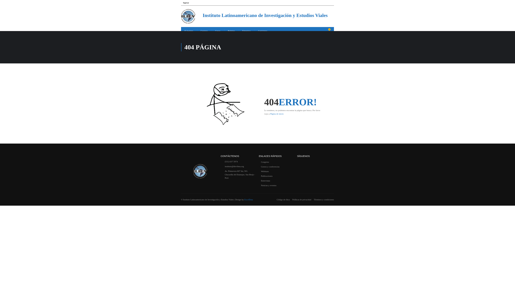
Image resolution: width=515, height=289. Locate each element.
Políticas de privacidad (301, 200)
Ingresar (186, 3)
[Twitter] (300, 164)
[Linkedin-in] (325, 164)
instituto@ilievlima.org (234, 166)
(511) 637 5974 (231, 162)
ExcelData (248, 200)
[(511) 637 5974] (222, 162)
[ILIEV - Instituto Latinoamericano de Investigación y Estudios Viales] (191, 16)
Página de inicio (277, 114)
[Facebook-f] (316, 164)
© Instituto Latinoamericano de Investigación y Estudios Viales (207, 200)
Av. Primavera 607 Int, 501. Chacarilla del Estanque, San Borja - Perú (240, 174)
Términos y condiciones (324, 200)
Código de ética (283, 200)
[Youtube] (308, 164)
